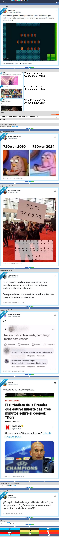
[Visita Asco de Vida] (10, 531)
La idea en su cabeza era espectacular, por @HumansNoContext (9, 124)
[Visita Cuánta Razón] (29, 529)
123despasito (2, 310)
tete (1, 271)
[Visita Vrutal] (49, 533)
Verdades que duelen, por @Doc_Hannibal (6, 270)
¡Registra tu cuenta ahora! (3, 122)
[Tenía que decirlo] (25, 0)
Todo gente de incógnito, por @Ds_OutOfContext (6, 309)
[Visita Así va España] (29, 531)
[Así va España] (15, 0)
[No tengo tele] (22, 0)
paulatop (1, 132)
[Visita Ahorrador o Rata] (29, 535)
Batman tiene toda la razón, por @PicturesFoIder (6, 185)
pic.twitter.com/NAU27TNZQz (14, 485)
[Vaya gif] (24, 0)
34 (15, 526)
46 (15, 183)
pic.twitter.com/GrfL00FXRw (7, 522)
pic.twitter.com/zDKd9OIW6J (14, 126)
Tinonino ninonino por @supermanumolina (6, 6)
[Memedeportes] (14, 0)
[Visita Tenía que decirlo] (10, 533)
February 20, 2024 (12, 127)
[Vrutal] (17, 0)
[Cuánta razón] (12, 0)
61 (15, 376)
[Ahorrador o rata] (26, 0)
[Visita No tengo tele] (49, 535)
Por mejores (57, 114)
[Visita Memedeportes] (49, 529)
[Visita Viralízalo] (10, 529)
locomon (1, 491)
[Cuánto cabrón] (16, 0)
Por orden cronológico (54, 114)
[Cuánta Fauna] (21, 0)
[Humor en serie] (20, 0)
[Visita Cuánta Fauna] (49, 531)
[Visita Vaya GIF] (10, 535)
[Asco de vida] (11, 0)
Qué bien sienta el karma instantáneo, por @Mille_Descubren (8, 520)
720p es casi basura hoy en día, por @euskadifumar (7, 131)
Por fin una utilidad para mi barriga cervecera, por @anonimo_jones (9, 483)
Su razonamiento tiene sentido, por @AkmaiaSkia (7, 490)
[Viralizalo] (27, 0)
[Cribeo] (19, 0)
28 (15, 481)
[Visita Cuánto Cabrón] (29, 533)
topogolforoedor (2, 186)
